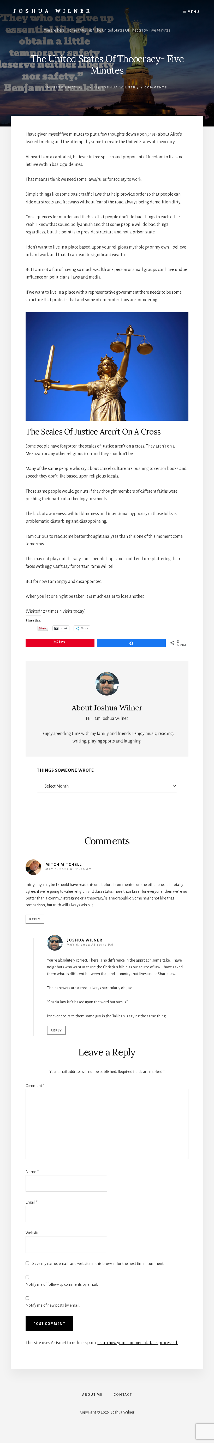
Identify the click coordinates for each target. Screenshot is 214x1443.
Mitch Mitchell (63, 864)
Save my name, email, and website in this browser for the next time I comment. (98, 1263)
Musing (55, 87)
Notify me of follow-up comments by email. (62, 1284)
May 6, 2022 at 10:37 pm (90, 944)
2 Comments (153, 87)
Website (32, 1233)
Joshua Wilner (52, 11)
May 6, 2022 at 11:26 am (68, 869)
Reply (35, 919)
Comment (35, 1086)
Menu (193, 12)
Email (32, 1202)
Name (32, 1172)
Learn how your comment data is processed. (137, 1343)
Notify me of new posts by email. (53, 1305)
